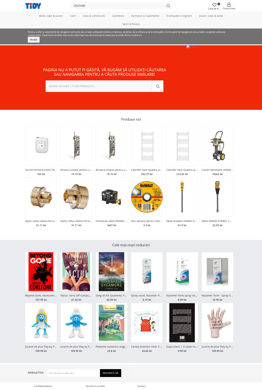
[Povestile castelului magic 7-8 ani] (111, 322)
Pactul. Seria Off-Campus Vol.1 (78, 295)
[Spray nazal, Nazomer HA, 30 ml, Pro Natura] (147, 271)
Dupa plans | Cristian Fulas (182, 346)
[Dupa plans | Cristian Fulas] (182, 322)
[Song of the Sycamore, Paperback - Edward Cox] (111, 271)
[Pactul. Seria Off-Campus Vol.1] (76, 271)
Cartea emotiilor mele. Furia (147, 346)
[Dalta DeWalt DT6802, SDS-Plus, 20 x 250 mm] (217, 197)
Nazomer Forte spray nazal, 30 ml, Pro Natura (193, 295)
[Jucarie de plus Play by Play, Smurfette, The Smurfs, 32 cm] (41, 322)
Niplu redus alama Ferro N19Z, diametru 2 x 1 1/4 (90, 221)
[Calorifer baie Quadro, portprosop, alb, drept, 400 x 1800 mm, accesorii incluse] (147, 146)
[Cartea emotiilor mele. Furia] (147, 322)
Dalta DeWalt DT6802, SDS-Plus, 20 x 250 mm (228, 221)
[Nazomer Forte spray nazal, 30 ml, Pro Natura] (182, 271)
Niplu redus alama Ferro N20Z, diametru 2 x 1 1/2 (54, 221)
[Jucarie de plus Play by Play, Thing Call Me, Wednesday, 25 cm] (217, 322)
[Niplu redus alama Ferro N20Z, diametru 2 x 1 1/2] (41, 197)
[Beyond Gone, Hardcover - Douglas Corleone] (41, 271)
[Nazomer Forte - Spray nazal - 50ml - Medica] (217, 271)
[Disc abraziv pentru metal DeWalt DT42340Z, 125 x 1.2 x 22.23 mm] (147, 197)
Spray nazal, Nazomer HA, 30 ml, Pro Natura (157, 295)
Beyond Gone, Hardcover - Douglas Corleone (51, 295)
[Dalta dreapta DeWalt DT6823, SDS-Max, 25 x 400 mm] (182, 197)
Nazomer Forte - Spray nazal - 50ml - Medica (228, 295)
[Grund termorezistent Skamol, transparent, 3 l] (41, 146)
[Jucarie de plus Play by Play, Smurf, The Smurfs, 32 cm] (76, 322)
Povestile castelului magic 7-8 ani (115, 346)
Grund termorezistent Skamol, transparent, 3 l (52, 169)
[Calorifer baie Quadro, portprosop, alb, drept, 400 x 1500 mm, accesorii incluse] (182, 146)
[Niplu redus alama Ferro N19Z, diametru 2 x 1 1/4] (76, 197)
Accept (33, 39)
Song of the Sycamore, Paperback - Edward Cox (124, 295)
